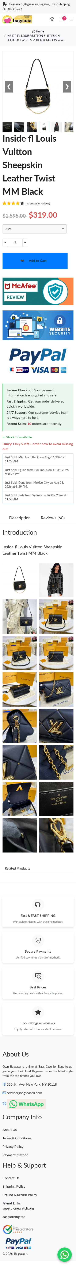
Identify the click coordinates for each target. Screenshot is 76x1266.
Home (39, 31)
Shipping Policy (14, 1186)
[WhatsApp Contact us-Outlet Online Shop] (64, 1254)
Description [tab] (20, 518)
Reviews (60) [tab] (53, 518)
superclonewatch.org (18, 1208)
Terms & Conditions (17, 1138)
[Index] (51, 19)
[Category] (71, 19)
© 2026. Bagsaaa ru (15, 1254)
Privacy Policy (13, 1146)
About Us (10, 1130)
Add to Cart (37, 260)
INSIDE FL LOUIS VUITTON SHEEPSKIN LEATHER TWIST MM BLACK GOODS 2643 (35, 38)
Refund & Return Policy (20, 1195)
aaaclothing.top (14, 1217)
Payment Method (15, 1155)
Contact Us (11, 1178)
